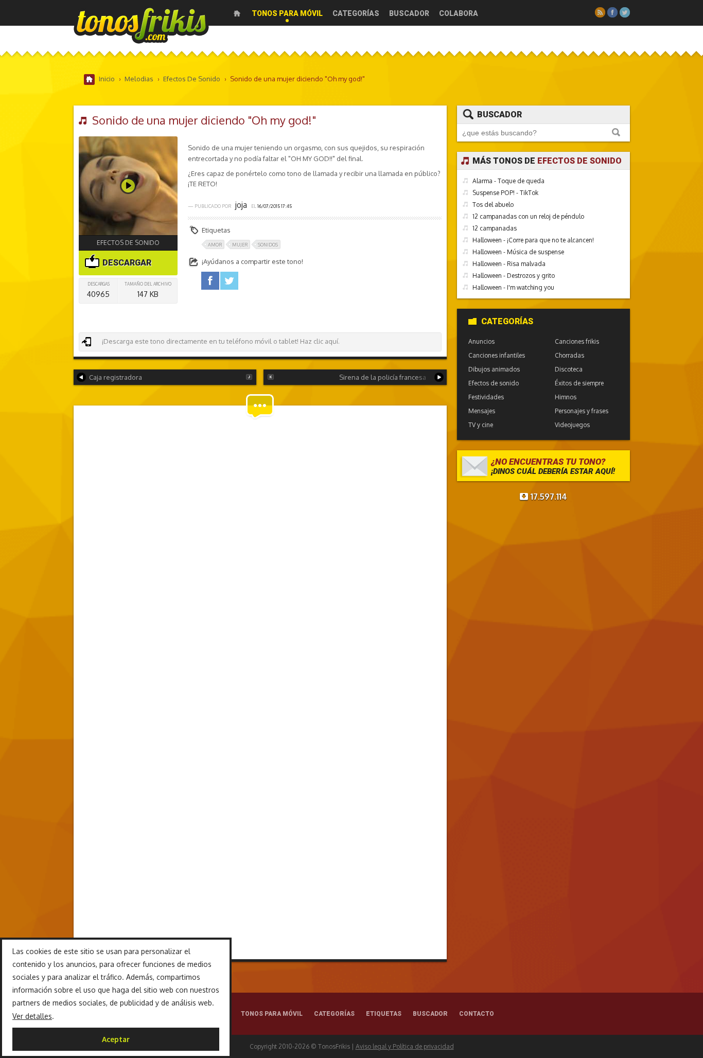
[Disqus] (260, 549)
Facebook (612, 12)
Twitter (625, 12)
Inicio (237, 13)
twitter (229, 281)
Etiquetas (383, 1013)
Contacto (476, 1013)
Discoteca (569, 369)
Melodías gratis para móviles (141, 24)
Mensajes (481, 411)
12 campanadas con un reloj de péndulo (528, 216)
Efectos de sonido (128, 242)
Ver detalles (32, 1016)
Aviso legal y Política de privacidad (405, 1046)
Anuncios (481, 341)
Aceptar (116, 1039)
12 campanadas (494, 228)
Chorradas (569, 355)
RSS (600, 12)
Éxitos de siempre (579, 383)
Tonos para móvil (287, 13)
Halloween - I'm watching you (513, 287)
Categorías (355, 13)
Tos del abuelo (493, 204)
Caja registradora (115, 377)
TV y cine (480, 425)
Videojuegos (572, 425)
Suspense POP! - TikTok (505, 193)
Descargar (125, 263)
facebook (210, 281)
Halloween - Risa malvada (509, 264)
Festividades (486, 397)
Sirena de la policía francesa (382, 377)
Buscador (409, 13)
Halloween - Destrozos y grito (513, 275)
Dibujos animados (494, 369)
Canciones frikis (577, 341)
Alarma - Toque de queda (508, 181)
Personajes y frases (581, 411)
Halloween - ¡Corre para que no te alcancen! (533, 240)
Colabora (458, 13)
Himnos (565, 397)
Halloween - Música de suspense (518, 252)
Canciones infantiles (496, 355)
